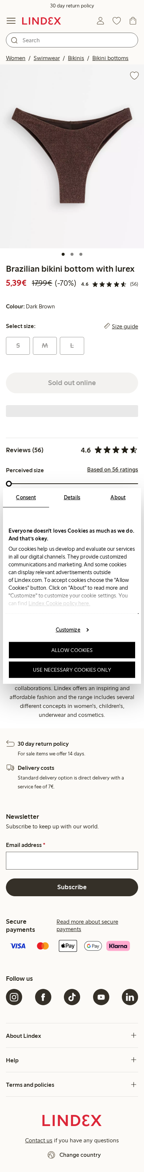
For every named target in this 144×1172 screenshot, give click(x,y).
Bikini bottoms (110, 58)
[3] (80, 254)
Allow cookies (72, 650)
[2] (72, 254)
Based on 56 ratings (112, 470)
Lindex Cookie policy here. (59, 603)
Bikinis (76, 58)
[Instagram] (14, 997)
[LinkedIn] (130, 997)
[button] (72, 156)
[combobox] (72, 40)
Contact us (38, 1140)
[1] (63, 254)
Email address (25, 845)
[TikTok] (72, 997)
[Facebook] (43, 997)
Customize (68, 629)
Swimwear (47, 58)
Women (15, 58)
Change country (80, 1154)
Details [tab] (72, 497)
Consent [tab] (26, 497)
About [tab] (118, 497)
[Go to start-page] (41, 21)
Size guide (125, 326)
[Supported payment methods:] (72, 946)
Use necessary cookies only (72, 669)
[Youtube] (101, 997)
